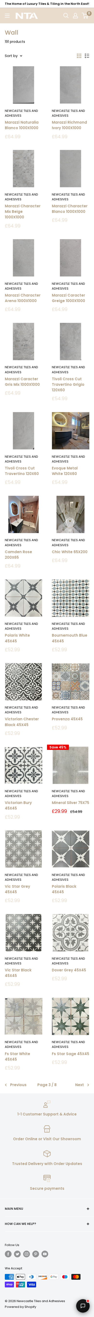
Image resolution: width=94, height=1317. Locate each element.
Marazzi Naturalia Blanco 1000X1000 (22, 125)
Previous (18, 1084)
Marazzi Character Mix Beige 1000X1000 (22, 211)
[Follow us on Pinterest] (35, 1254)
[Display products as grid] (79, 56)
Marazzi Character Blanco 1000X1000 (69, 208)
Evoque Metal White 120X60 (65, 471)
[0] (85, 16)
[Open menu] (7, 16)
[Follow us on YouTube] (44, 1254)
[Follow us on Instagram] (26, 1254)
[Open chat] (83, 1306)
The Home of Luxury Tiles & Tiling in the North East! (47, 3)
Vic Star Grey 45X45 (17, 889)
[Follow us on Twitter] (17, 1254)
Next (79, 1084)
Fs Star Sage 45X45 (70, 1053)
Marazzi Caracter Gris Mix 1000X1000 (22, 381)
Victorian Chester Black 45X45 (22, 721)
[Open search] (66, 15)
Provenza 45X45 (67, 719)
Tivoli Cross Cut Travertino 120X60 (22, 471)
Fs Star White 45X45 (17, 1056)
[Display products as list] (87, 56)
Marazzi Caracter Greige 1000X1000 (68, 298)
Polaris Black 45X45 (64, 889)
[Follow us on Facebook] (8, 1254)
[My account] (75, 15)
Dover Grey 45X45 (69, 970)
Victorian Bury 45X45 (18, 805)
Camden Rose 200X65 (18, 554)
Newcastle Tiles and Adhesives (21, 113)
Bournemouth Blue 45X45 (69, 638)
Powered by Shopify (20, 1306)
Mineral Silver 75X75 (70, 802)
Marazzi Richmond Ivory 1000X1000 (69, 125)
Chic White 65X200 (69, 551)
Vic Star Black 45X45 (18, 973)
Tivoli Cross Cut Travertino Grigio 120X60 (68, 384)
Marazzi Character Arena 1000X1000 (22, 298)
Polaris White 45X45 (17, 638)
